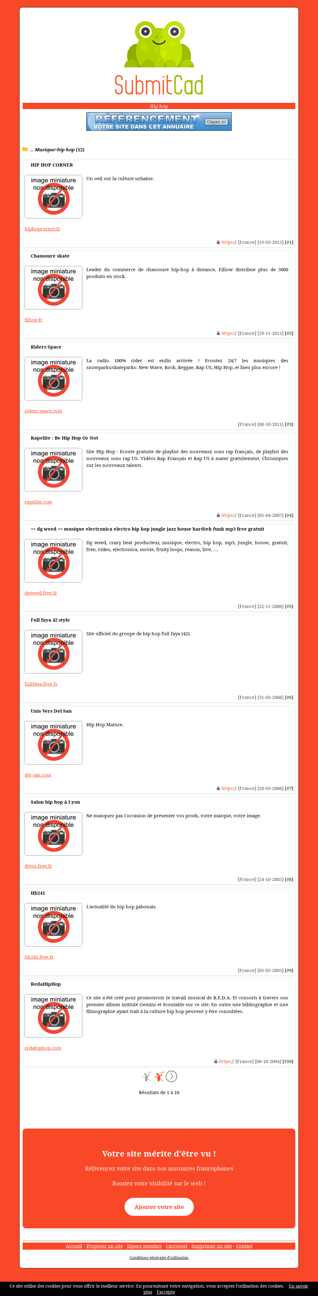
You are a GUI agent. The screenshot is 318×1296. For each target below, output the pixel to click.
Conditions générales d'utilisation (159, 1257)
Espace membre (144, 1246)
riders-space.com (43, 411)
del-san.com (38, 775)
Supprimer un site (212, 1246)
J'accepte (166, 1292)
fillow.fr (34, 320)
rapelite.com (38, 502)
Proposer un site (104, 1246)
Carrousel (177, 1246)
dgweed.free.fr (41, 593)
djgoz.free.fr (38, 866)
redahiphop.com (43, 1048)
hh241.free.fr (39, 957)
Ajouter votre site (159, 1207)
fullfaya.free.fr (41, 684)
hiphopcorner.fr (42, 229)
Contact (244, 1246)
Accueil (74, 1246)
